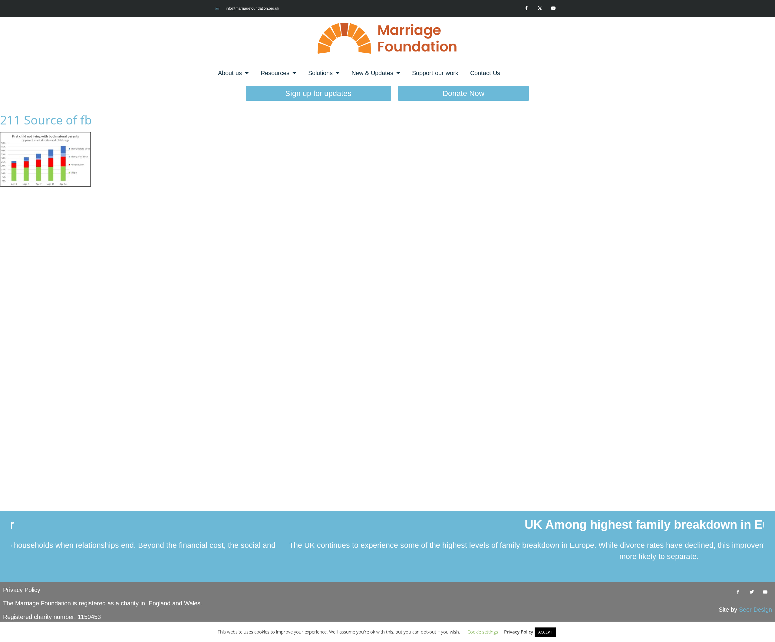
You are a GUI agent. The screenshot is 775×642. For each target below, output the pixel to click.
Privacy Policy (21, 590)
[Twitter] (751, 592)
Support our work (435, 73)
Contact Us (485, 73)
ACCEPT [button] (545, 632)
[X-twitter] (539, 8)
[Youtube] (553, 8)
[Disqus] (387, 269)
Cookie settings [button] (482, 632)
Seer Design (755, 609)
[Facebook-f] (526, 8)
